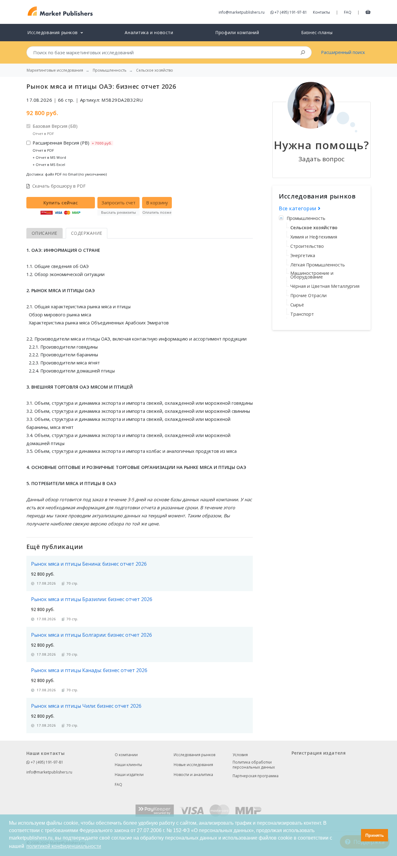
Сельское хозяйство (313, 227)
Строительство (307, 246)
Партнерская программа (256, 775)
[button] (354, 835)
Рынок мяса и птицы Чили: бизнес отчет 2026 (86, 705)
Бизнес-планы (316, 32)
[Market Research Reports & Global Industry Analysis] (60, 11)
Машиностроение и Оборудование (311, 275)
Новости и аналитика (193, 774)
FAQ (347, 12)
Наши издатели (129, 774)
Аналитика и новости (149, 32)
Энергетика (302, 255)
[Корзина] (368, 12)
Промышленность (306, 218)
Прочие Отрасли (308, 295)
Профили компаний (237, 32)
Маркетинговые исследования (55, 70)
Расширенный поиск (343, 52)
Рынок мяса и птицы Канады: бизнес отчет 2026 (89, 670)
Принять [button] (374, 835)
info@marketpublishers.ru (242, 12)
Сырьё (297, 305)
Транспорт (302, 314)
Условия (240, 754)
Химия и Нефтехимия (313, 237)
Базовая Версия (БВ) (55, 129)
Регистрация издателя (319, 753)
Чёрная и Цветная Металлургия (324, 286)
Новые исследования (193, 764)
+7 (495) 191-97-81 (291, 12)
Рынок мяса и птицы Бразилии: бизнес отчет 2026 (91, 599)
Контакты (321, 12)
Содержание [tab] (86, 233)
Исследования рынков (194, 754)
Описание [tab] (44, 233)
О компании (126, 754)
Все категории (298, 208)
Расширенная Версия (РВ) (72, 153)
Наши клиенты (128, 764)
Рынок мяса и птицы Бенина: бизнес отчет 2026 (89, 563)
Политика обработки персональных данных (254, 765)
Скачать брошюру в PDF (59, 186)
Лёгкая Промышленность (317, 265)
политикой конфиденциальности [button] (63, 846)
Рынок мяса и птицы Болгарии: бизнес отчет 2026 (91, 634)
